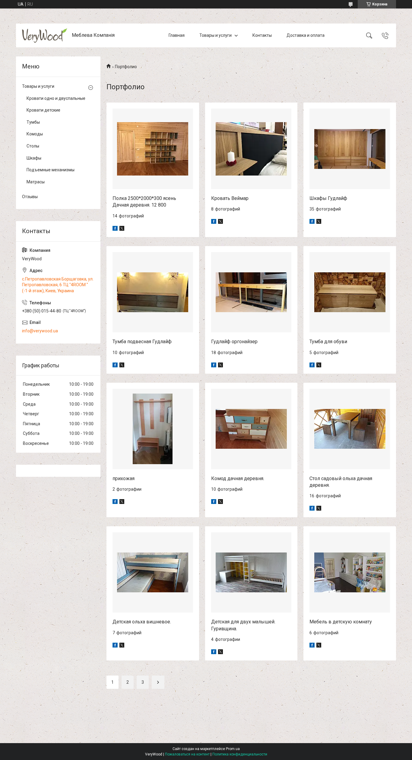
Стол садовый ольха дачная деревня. (340, 482)
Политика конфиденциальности (239, 754)
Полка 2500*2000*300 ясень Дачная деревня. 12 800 (144, 201)
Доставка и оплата (306, 35)
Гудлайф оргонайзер (234, 341)
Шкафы (34, 158)
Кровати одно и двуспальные (56, 98)
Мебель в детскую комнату (340, 622)
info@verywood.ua (40, 330)
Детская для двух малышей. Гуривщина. (243, 625)
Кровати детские (43, 110)
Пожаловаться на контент (187, 754)
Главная (177, 35)
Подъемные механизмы (50, 169)
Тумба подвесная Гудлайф (142, 341)
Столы (33, 146)
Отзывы (30, 196)
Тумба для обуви (328, 341)
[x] (121, 229)
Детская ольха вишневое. (142, 622)
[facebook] (115, 229)
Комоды (35, 133)
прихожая (124, 478)
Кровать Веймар (230, 198)
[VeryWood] (44, 35)
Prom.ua (233, 749)
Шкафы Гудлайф (328, 198)
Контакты (262, 35)
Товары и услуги (215, 35)
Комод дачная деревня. (237, 478)
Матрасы (36, 181)
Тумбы (33, 122)
